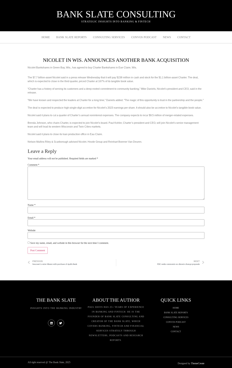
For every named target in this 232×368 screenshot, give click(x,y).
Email (31, 218)
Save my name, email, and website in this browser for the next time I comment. (69, 243)
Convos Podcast (144, 37)
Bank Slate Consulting (116, 14)
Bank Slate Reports (71, 37)
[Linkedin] (51, 323)
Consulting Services (109, 37)
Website (32, 230)
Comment (33, 165)
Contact (183, 37)
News (167, 37)
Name (32, 205)
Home (46, 37)
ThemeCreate (197, 363)
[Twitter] (60, 323)
